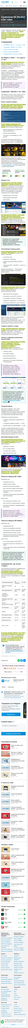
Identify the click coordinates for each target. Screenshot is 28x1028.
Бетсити (16, 999)
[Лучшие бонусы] (2, 1021)
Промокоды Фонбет (6, 983)
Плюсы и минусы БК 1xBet (11, 49)
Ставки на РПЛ (5, 1006)
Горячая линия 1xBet (17, 884)
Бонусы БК (4, 956)
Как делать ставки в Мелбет (17, 822)
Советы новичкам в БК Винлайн (17, 855)
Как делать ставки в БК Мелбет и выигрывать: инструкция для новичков (18, 836)
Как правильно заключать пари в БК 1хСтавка (17, 767)
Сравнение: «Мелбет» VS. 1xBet (12, 47)
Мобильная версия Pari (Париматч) (17, 877)
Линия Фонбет (15, 849)
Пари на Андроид (5, 940)
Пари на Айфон (18, 938)
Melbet (4, 687)
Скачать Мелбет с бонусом (10, 165)
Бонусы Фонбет (5, 967)
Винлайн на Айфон (19, 936)
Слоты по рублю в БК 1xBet (17, 746)
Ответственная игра (19, 1014)
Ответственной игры (15, 697)
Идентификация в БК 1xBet (17, 898)
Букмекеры (11, 687)
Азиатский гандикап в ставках (17, 862)
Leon (15, 993)
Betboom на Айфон (19, 950)
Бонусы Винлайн (5, 961)
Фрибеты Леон (18, 965)
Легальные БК (5, 989)
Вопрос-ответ (18, 1008)
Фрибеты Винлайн (19, 961)
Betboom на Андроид (7, 951)
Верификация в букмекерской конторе (17, 760)
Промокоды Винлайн (6, 979)
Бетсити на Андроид (6, 949)
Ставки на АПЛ (5, 1008)
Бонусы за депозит (6, 959)
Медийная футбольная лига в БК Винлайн (17, 869)
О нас (15, 1004)
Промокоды (4, 977)
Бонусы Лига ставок (6, 969)
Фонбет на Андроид (6, 943)
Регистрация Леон (19, 982)
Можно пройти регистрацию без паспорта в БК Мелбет (17, 800)
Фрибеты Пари (18, 963)
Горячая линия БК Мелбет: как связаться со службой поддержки (18, 808)
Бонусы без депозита (7, 958)
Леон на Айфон (18, 940)
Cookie (21, 1019)
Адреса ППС (17, 1012)
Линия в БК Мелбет (16, 794)
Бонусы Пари (4, 963)
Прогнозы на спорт (6, 1004)
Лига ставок (17, 997)
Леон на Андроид (6, 942)
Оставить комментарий (13, 733)
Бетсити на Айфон (19, 948)
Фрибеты (16, 956)
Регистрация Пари (19, 980)
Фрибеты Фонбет (18, 967)
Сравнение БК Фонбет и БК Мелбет (18, 815)
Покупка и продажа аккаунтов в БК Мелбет (18, 829)
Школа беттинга (18, 1010)
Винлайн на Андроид (6, 938)
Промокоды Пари (5, 981)
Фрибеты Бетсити (19, 972)
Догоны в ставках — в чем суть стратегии (17, 753)
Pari (15, 991)
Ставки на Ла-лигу (6, 1014)
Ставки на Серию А (6, 1016)
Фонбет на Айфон (18, 942)
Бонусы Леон (4, 965)
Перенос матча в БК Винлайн (17, 774)
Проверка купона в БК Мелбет (17, 786)
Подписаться (11, 714)
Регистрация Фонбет (20, 984)
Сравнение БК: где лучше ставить (13, 54)
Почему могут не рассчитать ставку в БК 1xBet (18, 891)
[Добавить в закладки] (13, 25)
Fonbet (16, 995)
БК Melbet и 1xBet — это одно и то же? (14, 45)
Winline (16, 989)
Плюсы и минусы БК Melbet (11, 51)
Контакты (16, 1006)
